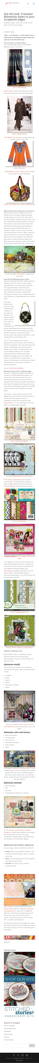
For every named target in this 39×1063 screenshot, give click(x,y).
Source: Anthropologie (19, 87)
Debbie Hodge (10, 23)
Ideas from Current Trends (24, 23)
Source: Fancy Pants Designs (19, 441)
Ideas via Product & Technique (13, 25)
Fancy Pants (28, 476)
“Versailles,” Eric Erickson (18, 768)
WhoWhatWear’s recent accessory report (17, 171)
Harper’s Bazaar (9, 91)
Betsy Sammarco (9, 906)
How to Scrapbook (9, 1025)
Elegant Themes (19, 1058)
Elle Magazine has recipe (12, 137)
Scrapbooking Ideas (10, 1028)
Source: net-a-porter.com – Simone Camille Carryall (19, 204)
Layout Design (8, 1034)
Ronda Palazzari (9, 403)
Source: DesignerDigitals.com (19, 612)
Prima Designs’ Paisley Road (12, 480)
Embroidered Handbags (16, 368)
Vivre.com (22, 168)
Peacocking (7, 571)
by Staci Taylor (23, 724)
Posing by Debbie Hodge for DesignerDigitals (19, 647)
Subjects (6, 1037)
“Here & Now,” (10, 830)
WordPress (19, 1060)
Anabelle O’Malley (9, 486)
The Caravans (21, 274)
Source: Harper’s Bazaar (19, 134)
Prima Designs (22, 521)
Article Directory (9, 1040)
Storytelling (7, 1031)
